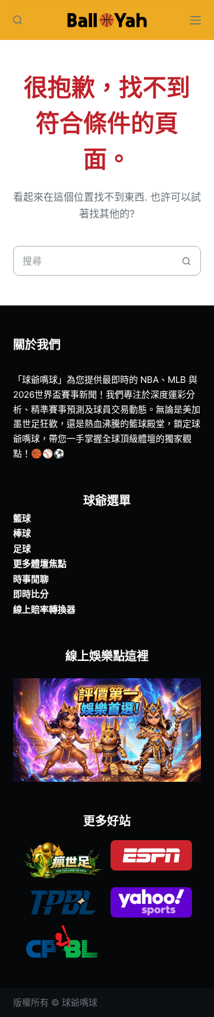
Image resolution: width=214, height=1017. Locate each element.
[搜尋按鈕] (186, 261)
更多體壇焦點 (40, 563)
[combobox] (93, 261)
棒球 (22, 533)
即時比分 (31, 594)
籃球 (22, 518)
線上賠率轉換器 (44, 609)
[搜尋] (17, 19)
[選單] (195, 20)
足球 (22, 548)
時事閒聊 (31, 579)
